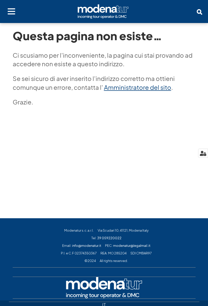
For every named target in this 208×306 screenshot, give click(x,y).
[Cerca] (199, 12)
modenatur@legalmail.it (131, 246)
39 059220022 (109, 238)
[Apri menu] (11, 12)
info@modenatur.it (86, 246)
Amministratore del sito (137, 87)
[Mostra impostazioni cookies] (203, 153)
